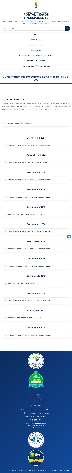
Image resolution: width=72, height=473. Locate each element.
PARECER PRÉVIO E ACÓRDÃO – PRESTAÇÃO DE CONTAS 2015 (29, 249)
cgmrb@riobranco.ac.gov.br (37, 416)
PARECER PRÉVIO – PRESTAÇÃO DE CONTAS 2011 (25, 318)
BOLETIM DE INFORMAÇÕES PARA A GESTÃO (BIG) (36, 55)
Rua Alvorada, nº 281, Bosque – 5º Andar (37, 410)
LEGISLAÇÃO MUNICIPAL (36, 45)
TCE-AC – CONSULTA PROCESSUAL (20, 123)
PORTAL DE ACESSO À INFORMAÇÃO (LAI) (36, 66)
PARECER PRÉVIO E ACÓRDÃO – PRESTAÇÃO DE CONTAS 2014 (29, 266)
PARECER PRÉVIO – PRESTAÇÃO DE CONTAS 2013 (25, 283)
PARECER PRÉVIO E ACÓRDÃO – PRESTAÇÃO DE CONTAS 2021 (29, 145)
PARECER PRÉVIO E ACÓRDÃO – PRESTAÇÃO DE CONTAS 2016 (29, 231)
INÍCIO (36, 34)
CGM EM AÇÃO (36, 50)
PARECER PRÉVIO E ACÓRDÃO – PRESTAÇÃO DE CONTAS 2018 (29, 197)
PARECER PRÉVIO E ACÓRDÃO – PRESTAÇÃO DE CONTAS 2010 (29, 335)
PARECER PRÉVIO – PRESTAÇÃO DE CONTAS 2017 (25, 214)
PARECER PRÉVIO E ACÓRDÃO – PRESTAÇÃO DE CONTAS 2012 (29, 300)
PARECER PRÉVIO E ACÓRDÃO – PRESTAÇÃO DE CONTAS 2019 (29, 180)
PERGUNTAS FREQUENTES (36, 61)
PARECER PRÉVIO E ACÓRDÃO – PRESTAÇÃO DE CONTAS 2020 (29, 162)
